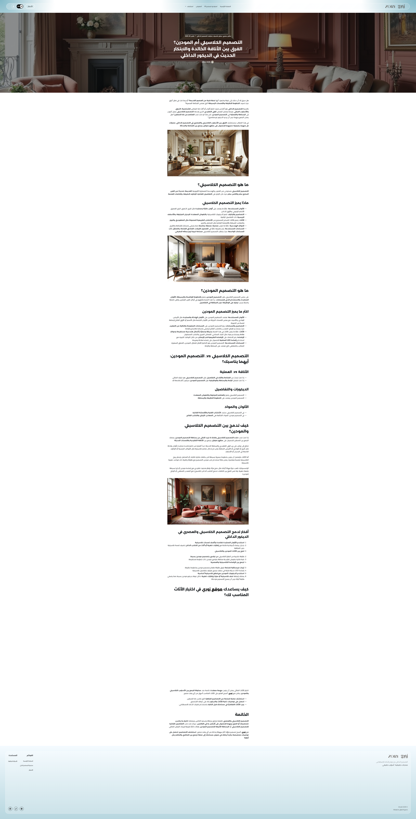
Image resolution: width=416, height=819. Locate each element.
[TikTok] (16, 809)
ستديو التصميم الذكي (26, 765)
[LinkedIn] (10, 809)
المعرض (199, 6)
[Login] (13, 6)
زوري (230, 693)
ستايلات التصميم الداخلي (205, 36)
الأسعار (30, 6)
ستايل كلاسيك (217, 36)
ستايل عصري (227, 36)
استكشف (190, 6)
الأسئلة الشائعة (12, 761)
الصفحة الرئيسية (225, 6)
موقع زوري (212, 589)
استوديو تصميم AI (210, 6)
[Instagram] (22, 809)
